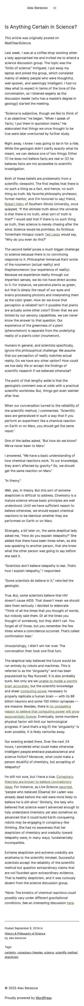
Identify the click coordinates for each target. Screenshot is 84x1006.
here (70, 903)
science (49, 952)
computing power (34, 691)
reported (65, 787)
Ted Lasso (52, 234)
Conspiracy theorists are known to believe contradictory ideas (39, 782)
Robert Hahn (14, 204)
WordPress (44, 998)
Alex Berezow (37, 8)
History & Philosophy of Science (25, 933)
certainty (10, 952)
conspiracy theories (30, 952)
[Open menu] (54, 8)
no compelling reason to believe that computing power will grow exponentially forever (42, 711)
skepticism (11, 957)
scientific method (66, 952)
